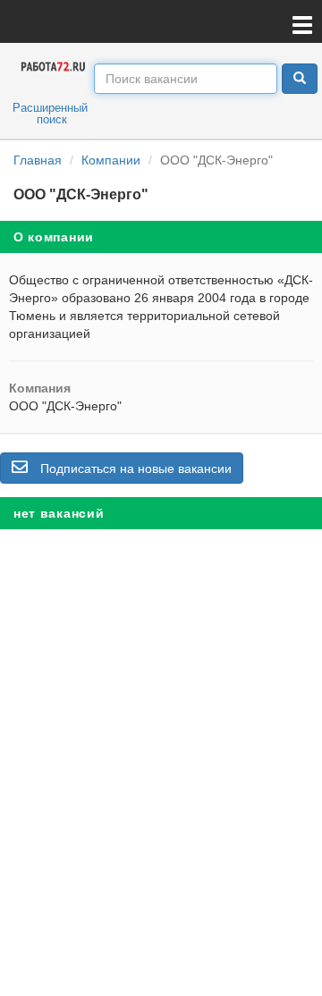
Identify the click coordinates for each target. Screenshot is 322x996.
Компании (110, 160)
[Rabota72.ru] (53, 65)
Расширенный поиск (50, 113)
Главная (37, 160)
